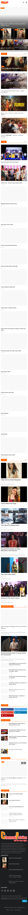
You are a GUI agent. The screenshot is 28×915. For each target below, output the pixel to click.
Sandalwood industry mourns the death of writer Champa (18, 743)
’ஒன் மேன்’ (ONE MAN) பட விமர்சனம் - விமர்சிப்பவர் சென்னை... (12, 136)
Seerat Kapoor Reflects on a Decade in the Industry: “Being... (18, 683)
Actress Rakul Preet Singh (8, 503)
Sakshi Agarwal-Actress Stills (8, 455)
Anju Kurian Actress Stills (7, 224)
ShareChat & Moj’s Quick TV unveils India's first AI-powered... (13, 654)
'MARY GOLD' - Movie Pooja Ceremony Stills (11, 183)
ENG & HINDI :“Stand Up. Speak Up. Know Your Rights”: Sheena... (17, 670)
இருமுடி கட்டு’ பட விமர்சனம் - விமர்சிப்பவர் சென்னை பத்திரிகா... (12, 113)
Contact (7, 909)
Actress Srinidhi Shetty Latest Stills (9, 266)
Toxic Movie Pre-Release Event (10, 525)
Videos (4, 460)
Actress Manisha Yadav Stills (8, 287)
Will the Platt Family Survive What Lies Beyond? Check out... (17, 696)
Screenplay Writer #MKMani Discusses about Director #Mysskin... (17, 730)
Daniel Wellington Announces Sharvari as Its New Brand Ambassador (17, 664)
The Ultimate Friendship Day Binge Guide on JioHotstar (17, 677)
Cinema (4, 53)
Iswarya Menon (4, 413)
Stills (3, 141)
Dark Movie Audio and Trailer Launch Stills (11, 350)
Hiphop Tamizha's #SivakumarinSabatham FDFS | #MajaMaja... (18, 737)
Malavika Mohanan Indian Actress (9, 203)
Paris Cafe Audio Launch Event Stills (9, 162)
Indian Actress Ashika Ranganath (11, 480)
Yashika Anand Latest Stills (7, 392)
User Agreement (17, 909)
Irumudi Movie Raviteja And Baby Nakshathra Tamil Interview (10, 549)
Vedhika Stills (4, 434)
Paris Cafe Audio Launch (8, 574)
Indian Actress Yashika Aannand (8, 307)
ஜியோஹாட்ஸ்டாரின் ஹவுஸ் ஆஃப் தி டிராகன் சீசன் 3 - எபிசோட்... (17, 690)
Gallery (11, 909)
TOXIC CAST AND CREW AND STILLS (16, 806)
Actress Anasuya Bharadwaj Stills (9, 245)
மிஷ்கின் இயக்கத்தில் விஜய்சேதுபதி (16, 749)
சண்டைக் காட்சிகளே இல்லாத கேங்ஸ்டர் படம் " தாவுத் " (13, 778)
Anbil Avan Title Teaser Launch (10, 598)
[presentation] (1, 17)
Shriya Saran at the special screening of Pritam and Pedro (13, 329)
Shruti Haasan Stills (5, 371)
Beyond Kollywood (7, 606)
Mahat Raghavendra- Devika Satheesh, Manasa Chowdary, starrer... (17, 724)
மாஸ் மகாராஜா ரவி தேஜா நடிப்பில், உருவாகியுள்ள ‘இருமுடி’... (14, 627)
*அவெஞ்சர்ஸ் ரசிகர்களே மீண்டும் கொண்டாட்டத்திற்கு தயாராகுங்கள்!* (12, 91)
